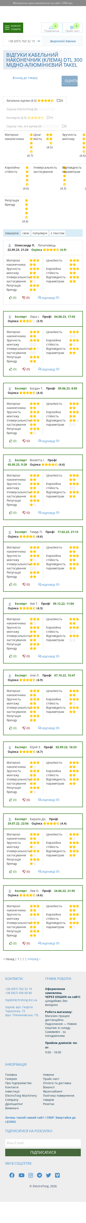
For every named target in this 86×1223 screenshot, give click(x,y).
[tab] (34, 100)
